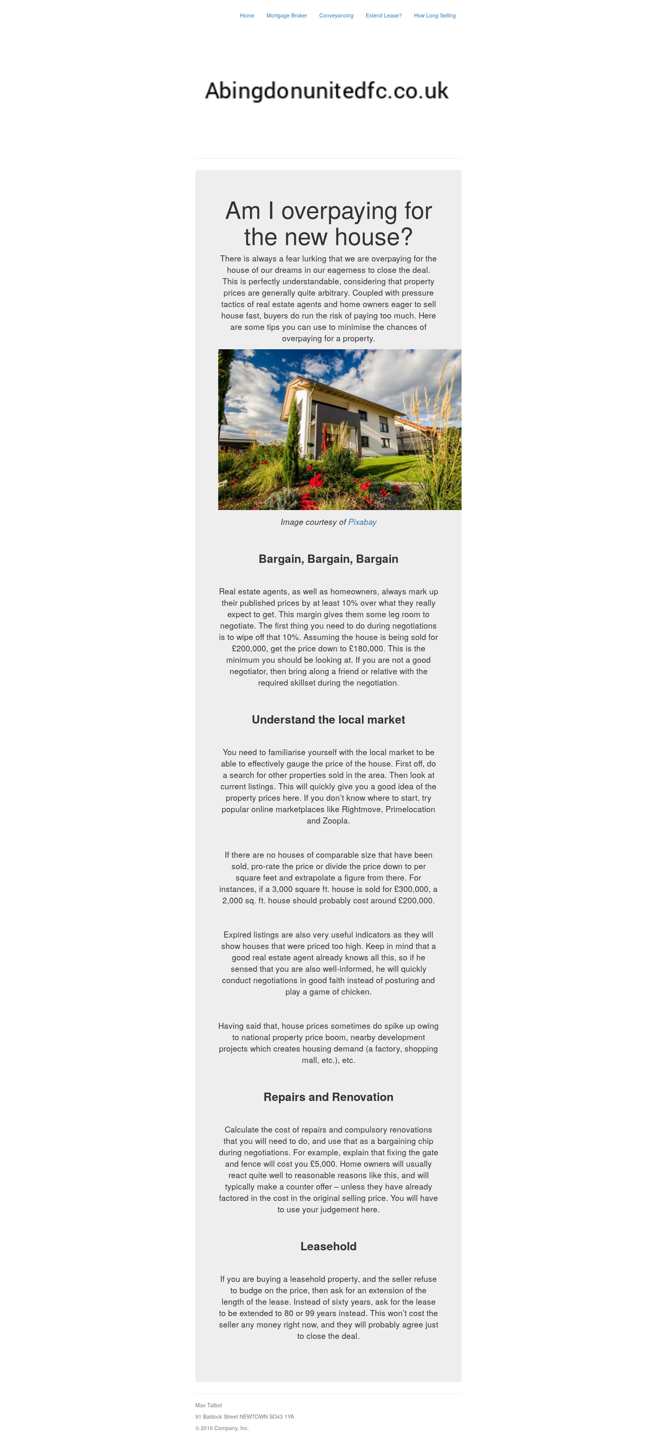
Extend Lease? (384, 15)
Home (247, 15)
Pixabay (362, 521)
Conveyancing (336, 15)
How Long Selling (435, 15)
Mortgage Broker (287, 15)
